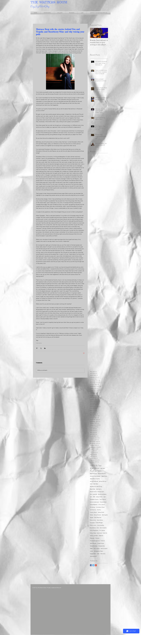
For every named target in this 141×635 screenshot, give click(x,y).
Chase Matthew (93, 504)
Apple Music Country (95, 479)
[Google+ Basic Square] (96, 565)
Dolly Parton (100, 520)
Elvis (98, 528)
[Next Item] (105, 33)
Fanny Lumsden (94, 535)
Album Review (93, 473)
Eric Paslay (102, 530)
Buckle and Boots (102, 494)
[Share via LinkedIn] (45, 348)
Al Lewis (92, 471)
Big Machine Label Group (96, 486)
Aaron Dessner (95, 468)
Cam (104, 497)
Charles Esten (103, 502)
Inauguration (93, 553)
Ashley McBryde (94, 481)
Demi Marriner (97, 517)
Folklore (103, 541)
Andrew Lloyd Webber (95, 476)
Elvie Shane (93, 528)
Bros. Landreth (93, 494)
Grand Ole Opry (94, 546)
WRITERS (48, 2)
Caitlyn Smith (99, 497)
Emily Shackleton (94, 530)
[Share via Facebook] (37, 348)
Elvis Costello (103, 528)
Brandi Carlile (93, 491)
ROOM (62, 2)
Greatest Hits (101, 546)
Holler (91, 551)
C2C (91, 497)
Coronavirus (93, 510)
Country (99, 510)
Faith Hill (105, 533)
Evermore (99, 533)
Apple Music (104, 476)
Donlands (92, 522)
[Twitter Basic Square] (93, 565)
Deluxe (91, 517)
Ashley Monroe (102, 481)
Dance (91, 515)
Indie (98, 553)
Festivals (92, 538)
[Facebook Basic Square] (91, 565)
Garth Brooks (93, 543)
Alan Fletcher (98, 471)
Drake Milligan (99, 522)
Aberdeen (102, 468)
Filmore (97, 538)
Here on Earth (104, 548)
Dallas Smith (101, 512)
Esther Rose (93, 533)
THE (35, 2)
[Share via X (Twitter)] (41, 348)
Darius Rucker (97, 515)
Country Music (93, 512)
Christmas (92, 507)
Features (101, 535)
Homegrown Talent (98, 551)
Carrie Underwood (94, 502)
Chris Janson (101, 504)
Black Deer (92, 489)
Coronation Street (100, 507)
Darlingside (105, 515)
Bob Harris (98, 489)
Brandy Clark (101, 491)
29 (90, 468)
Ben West (96, 484)
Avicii (91, 484)
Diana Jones (93, 520)
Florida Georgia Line (95, 541)
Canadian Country (94, 499)
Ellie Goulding (100, 525)
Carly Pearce (103, 499)
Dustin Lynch (93, 525)
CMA (94, 497)
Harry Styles (97, 548)
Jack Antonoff (93, 556)
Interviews (39, 343)
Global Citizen (100, 543)
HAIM (91, 548)
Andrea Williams (102, 473)
